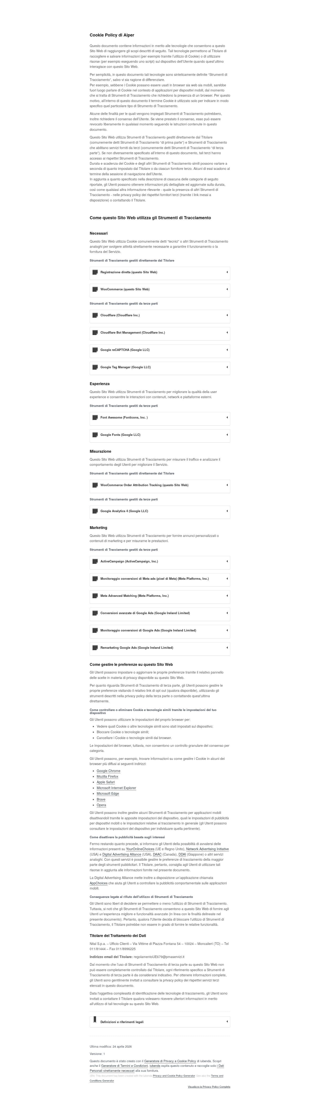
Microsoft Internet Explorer (116, 787)
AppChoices (99, 883)
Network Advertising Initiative (207, 848)
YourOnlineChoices (140, 848)
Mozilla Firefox (107, 776)
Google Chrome (108, 770)
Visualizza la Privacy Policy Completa (209, 1086)
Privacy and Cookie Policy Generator (174, 1075)
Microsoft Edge (108, 793)
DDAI (182, 854)
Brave (101, 799)
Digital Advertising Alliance (121, 854)
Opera (101, 804)
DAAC (157, 854)
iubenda (155, 1065)
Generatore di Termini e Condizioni (124, 1065)
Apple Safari (106, 782)
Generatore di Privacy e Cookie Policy (170, 1061)
